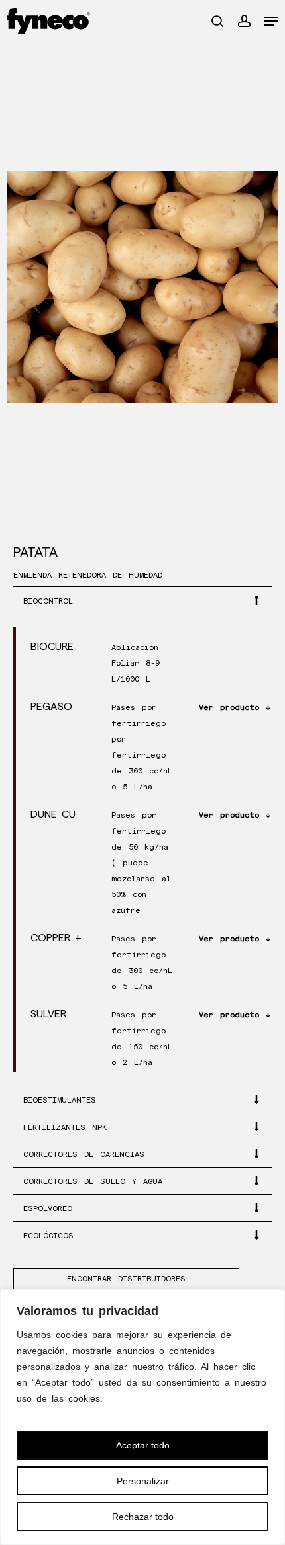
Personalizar (143, 1481)
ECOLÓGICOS (48, 1236)
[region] (142, 1417)
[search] (217, 21)
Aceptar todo (143, 1445)
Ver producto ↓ (234, 708)
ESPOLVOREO (47, 1209)
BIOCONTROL (48, 601)
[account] (243, 21)
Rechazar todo (143, 1516)
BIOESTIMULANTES (59, 1100)
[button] (271, 21)
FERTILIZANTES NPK (65, 1127)
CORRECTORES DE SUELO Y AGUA (92, 1182)
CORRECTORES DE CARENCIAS (83, 1155)
